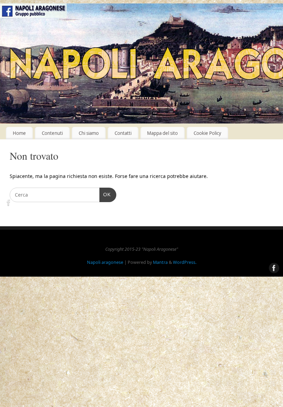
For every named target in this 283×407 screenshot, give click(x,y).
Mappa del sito (162, 133)
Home (19, 133)
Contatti (123, 133)
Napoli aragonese (105, 262)
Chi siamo (89, 133)
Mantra (160, 262)
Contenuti (52, 133)
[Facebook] (8, 203)
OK (105, 194)
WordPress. (184, 262)
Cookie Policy (207, 133)
